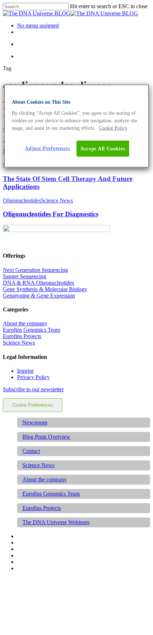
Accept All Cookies (102, 148)
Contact (31, 451)
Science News (57, 200)
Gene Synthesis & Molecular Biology (45, 289)
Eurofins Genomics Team (31, 330)
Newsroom (34, 422)
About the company (25, 323)
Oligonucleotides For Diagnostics (50, 214)
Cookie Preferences (32, 405)
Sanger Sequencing (24, 276)
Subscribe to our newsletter (33, 389)
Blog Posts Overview (46, 437)
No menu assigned (38, 25)
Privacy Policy (33, 377)
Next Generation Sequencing (35, 270)
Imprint (25, 371)
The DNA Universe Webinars (55, 522)
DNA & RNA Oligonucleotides (38, 283)
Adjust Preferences (47, 148)
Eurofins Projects (22, 336)
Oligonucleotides (22, 200)
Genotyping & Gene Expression (39, 296)
